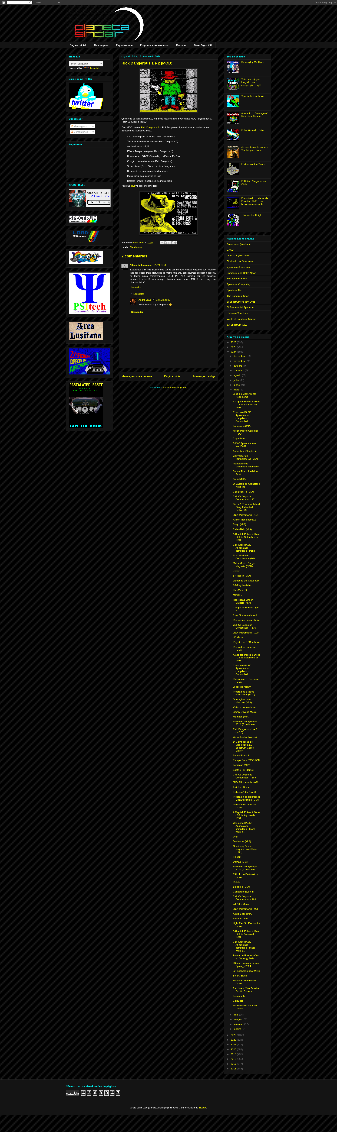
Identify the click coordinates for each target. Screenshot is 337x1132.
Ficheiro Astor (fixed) (244, 792)
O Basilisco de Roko (252, 130)
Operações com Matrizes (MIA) (242, 701)
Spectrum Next (235, 290)
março (237, 1019)
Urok (235, 836)
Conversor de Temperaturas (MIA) (245, 457)
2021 (234, 1044)
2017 (234, 1063)
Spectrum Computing (238, 284)
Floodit (236, 856)
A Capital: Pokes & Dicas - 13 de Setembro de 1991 (246, 657)
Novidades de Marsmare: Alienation (246, 465)
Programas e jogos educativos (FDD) (244, 693)
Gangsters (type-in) (244, 891)
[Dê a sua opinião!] (165, 242)
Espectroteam (124, 45)
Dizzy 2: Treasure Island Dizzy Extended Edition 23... (246, 507)
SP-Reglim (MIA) (242, 585)
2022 (234, 1039)
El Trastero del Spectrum (240, 307)
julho (237, 380)
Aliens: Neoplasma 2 (244, 519)
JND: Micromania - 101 (246, 514)
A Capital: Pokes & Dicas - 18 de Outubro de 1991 (246, 404)
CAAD (230, 249)
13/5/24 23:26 (159, 265)
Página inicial (78, 45)
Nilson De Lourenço (140, 265)
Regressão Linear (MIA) (246, 620)
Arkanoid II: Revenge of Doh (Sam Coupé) (254, 115)
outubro (238, 365)
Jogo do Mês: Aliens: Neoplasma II (244, 395)
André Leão (144, 300)
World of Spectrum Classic (241, 319)
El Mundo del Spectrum (240, 261)
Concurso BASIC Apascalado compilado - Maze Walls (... (244, 827)
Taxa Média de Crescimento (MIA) (244, 557)
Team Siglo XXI (203, 45)
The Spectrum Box (237, 278)
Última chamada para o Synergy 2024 (246, 965)
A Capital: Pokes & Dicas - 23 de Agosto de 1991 (246, 934)
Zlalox (236, 571)
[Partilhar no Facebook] (172, 242)
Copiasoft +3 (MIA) (243, 491)
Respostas (138, 293)
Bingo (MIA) (239, 524)
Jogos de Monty (242, 686)
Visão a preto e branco (245, 707)
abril (236, 1014)
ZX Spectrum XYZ (237, 324)
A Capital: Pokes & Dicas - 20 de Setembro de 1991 (246, 537)
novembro (240, 361)
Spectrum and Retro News (241, 272)
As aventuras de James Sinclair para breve (254, 148)
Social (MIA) (239, 479)
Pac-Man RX (240, 590)
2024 (234, 351)
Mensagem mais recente (136, 376)
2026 (234, 342)
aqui (133, 186)
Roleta (236, 882)
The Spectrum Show (238, 296)
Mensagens (80, 126)
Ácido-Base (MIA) (242, 913)
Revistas (181, 45)
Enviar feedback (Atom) (175, 387)
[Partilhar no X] (168, 242)
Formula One (240, 918)
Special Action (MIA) (252, 96)
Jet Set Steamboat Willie (246, 970)
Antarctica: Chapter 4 (244, 451)
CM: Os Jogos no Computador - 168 (244, 898)
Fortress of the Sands (253, 164)
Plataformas (136, 247)
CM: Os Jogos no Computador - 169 (244, 776)
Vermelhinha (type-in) (245, 737)
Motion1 (237, 594)
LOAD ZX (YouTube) (238, 255)
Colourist (238, 1000)
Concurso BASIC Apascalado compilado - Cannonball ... (242, 416)
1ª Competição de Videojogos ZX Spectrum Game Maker (243, 746)
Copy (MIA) (239, 438)
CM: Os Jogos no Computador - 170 (244, 626)
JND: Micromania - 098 (246, 908)
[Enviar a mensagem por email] (162, 242)
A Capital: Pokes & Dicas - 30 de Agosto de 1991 (246, 815)
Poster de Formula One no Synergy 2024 (246, 957)
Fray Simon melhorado (245, 615)
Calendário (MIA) (242, 529)
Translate (95, 68)
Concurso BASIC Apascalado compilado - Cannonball (242, 670)
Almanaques (101, 45)
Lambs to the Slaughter (246, 580)
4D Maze (238, 637)
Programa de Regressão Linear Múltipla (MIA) (246, 798)
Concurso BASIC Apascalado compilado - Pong (244, 547)
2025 (234, 347)
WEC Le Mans (241, 904)
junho (237, 384)
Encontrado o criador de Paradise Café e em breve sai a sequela (254, 201)
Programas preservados (154, 45)
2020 (234, 1049)
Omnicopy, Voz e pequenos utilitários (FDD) (245, 849)
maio (237, 389)
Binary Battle (240, 975)
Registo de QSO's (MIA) (246, 642)
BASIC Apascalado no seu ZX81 (245, 445)
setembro (239, 370)
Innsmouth (239, 996)
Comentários (80, 131)
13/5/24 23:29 (163, 300)
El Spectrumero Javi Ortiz (241, 301)
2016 (234, 1068)
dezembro (240, 356)
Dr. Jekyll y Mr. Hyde (252, 62)
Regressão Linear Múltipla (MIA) (243, 601)
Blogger (202, 1107)
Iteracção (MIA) (241, 765)
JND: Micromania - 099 (246, 782)
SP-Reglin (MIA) (242, 575)
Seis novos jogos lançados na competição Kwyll (250, 82)
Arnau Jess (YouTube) (239, 244)
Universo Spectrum (237, 313)
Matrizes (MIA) (241, 716)
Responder (135, 287)
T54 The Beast (241, 787)
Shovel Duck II (241, 755)
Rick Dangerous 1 (150, 127)
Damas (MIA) (240, 861)
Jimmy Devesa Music (244, 711)
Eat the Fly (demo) (243, 769)
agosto (238, 375)
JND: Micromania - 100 (246, 632)
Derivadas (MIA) (242, 841)
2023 (234, 1035)
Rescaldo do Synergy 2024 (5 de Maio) (245, 723)
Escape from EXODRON (246, 760)
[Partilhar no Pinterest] (175, 242)
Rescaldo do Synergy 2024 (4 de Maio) (245, 868)
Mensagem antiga (204, 376)
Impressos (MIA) (242, 426)
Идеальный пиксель (238, 267)
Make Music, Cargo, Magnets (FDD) (244, 565)
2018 (234, 1058)
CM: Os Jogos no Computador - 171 (244, 498)
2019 (234, 1054)
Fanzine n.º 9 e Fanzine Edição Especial (246, 990)
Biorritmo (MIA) (241, 886)
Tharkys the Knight (251, 215)
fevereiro (239, 1024)
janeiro (238, 1028)
